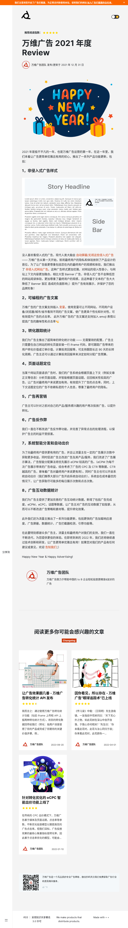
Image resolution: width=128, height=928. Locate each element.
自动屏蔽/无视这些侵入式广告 (95, 255)
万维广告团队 (38, 64)
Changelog (69, 640)
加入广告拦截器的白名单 (99, 2)
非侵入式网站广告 (37, 269)
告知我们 (51, 547)
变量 (62, 307)
